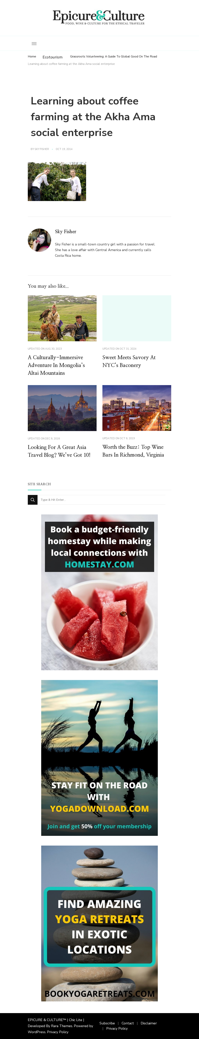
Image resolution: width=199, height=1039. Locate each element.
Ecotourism (53, 57)
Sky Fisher (42, 149)
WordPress (36, 1032)
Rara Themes (61, 1026)
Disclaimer (149, 1023)
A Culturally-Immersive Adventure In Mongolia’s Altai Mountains (56, 365)
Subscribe (107, 1023)
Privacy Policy (57, 1032)
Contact (128, 1023)
